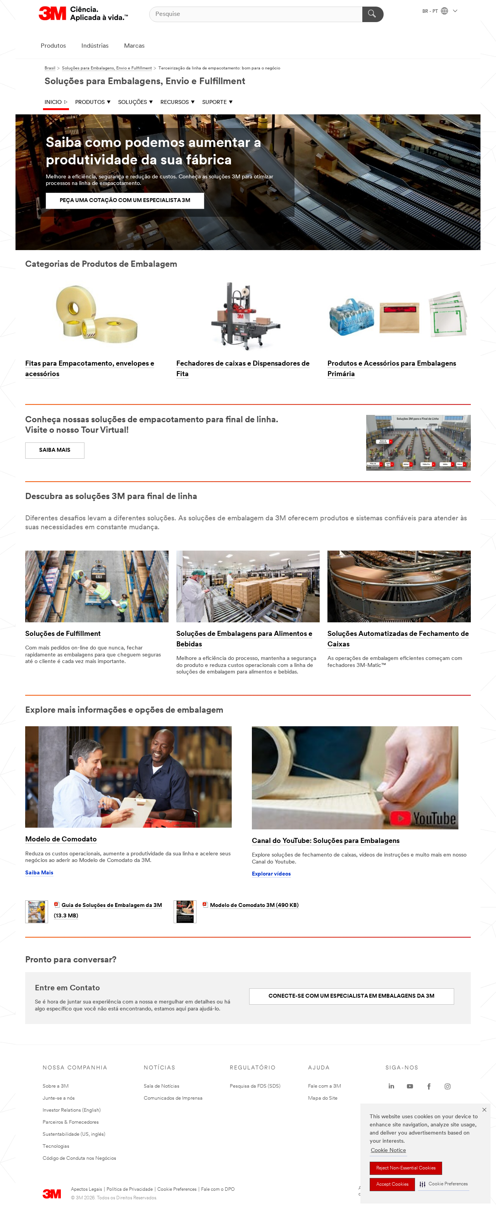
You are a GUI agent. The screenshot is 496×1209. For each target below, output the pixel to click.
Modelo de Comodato (61, 839)
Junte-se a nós (59, 1098)
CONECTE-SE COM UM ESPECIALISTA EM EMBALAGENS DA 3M (351, 996)
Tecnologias (56, 1146)
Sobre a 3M (56, 1086)
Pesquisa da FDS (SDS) (255, 1086)
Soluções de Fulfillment (63, 634)
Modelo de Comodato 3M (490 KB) (254, 905)
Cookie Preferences (176, 1189)
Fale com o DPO (218, 1189)
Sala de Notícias (161, 1086)
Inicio (53, 102)
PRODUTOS (90, 102)
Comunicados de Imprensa (173, 1098)
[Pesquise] (373, 14)
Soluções (132, 102)
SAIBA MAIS (55, 450)
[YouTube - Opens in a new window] (410, 1086)
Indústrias (94, 46)
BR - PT (430, 11)
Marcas (134, 46)
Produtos (53, 46)
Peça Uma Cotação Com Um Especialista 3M (125, 201)
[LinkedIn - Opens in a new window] (391, 1086)
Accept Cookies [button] (392, 1184)
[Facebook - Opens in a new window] (429, 1086)
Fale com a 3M (324, 1086)
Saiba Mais (39, 873)
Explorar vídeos (271, 874)
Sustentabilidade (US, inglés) (74, 1134)
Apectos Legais (86, 1189)
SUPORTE (214, 102)
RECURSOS (174, 102)
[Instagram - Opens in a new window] (447, 1086)
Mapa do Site (323, 1098)
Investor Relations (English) (72, 1110)
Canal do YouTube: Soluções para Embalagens (326, 841)
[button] (443, 1184)
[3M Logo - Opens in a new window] (83, 14)
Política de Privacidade (130, 1189)
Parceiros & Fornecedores (71, 1122)
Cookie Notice (388, 1151)
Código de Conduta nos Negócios (79, 1158)
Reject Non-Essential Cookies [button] (406, 1168)
